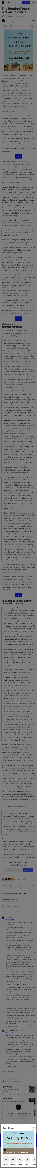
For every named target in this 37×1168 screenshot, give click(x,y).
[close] (33, 1127)
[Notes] (27, 1159)
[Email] (20, 1159)
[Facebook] (13, 1159)
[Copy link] (6, 1159)
